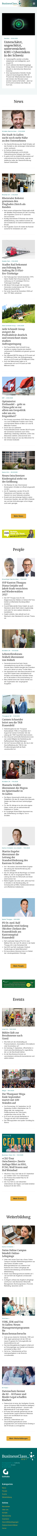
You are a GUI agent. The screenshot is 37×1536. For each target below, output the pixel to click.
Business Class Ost (8, 1155)
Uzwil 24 (5, 1029)
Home (4, 1528)
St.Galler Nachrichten (9, 131)
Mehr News (18, 516)
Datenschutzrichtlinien (10, 1525)
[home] (18, 3)
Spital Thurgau (7, 919)
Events (4, 1494)
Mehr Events (18, 1198)
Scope (13, 1465)
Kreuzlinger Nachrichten (10, 579)
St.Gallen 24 (6, 650)
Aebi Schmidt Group (9, 325)
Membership (6, 1516)
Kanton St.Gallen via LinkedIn (12, 848)
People (4, 1491)
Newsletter (6, 1506)
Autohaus (5, 1318)
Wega (4, 1090)
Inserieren (5, 1519)
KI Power (5, 1387)
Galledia (17, 1463)
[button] (34, 3)
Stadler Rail (6, 261)
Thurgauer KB (7, 716)
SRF (3, 398)
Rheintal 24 (6, 195)
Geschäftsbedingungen (10, 1522)
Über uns (5, 1510)
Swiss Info (5, 472)
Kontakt (4, 1513)
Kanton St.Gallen (7, 1247)
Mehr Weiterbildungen (18, 1438)
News (4, 1488)
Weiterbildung (7, 1497)
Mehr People (18, 966)
